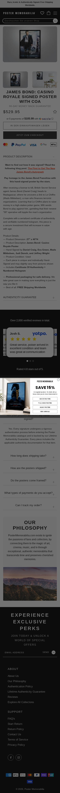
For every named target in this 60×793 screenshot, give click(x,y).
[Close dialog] (58, 380)
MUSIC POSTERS (45, 407)
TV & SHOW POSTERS (45, 403)
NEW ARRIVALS (45, 412)
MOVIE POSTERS (45, 399)
